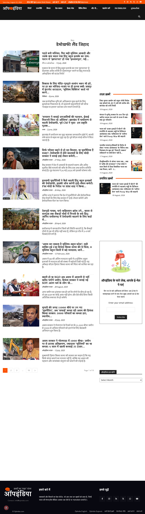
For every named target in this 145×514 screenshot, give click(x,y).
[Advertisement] (121, 347)
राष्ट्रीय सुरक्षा (7, 168)
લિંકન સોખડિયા (48, 63)
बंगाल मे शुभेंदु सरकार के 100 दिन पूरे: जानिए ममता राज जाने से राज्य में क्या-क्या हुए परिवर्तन (114, 117)
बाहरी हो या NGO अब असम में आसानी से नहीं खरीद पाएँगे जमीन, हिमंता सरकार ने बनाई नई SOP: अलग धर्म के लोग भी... (65, 280)
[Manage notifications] (6, 508)
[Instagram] (127, 2)
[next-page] (35, 370)
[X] (134, 2)
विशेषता (44, 96)
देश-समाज (6, 71)
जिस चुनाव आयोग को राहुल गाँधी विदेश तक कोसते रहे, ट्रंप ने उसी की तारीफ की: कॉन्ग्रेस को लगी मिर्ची (115, 103)
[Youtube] (140, 2)
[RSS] (131, 2)
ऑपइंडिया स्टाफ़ (47, 160)
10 (29, 370)
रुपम (43, 129)
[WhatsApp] (137, 2)
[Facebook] (124, 2)
